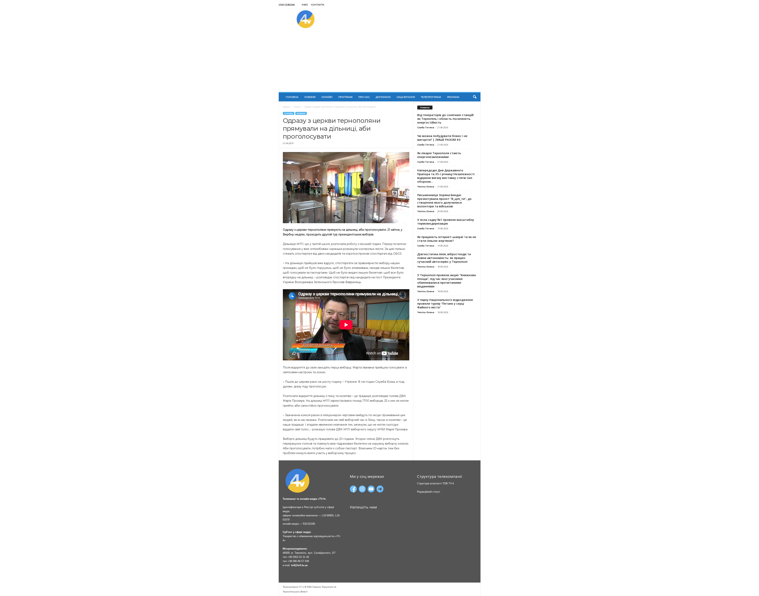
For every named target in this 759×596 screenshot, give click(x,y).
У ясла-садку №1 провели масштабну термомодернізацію (445, 221)
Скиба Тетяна (425, 127)
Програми (345, 96)
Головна (292, 96)
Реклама (453, 96)
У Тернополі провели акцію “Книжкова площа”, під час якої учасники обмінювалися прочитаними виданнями (446, 280)
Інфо (305, 4)
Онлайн (326, 96)
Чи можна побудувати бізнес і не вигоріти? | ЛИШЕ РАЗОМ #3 (442, 138)
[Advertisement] (380, 62)
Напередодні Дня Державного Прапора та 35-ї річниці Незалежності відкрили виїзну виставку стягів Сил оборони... (446, 175)
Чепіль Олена (425, 186)
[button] (474, 97)
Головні (297, 106)
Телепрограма (431, 96)
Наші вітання (406, 96)
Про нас (364, 96)
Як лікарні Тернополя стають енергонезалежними (439, 155)
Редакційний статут (428, 491)
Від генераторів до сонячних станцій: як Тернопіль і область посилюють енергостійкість (445, 118)
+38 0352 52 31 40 (298, 556)
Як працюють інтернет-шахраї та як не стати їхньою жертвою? (446, 239)
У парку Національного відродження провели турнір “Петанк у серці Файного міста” (445, 303)
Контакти (317, 4)
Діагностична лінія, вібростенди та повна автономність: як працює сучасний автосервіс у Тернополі (444, 258)
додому (286, 106)
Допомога (383, 96)
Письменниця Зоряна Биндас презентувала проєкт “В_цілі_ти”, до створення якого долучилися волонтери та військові (444, 200)
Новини (309, 96)
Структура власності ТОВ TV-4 (435, 483)
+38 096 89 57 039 (298, 561)
